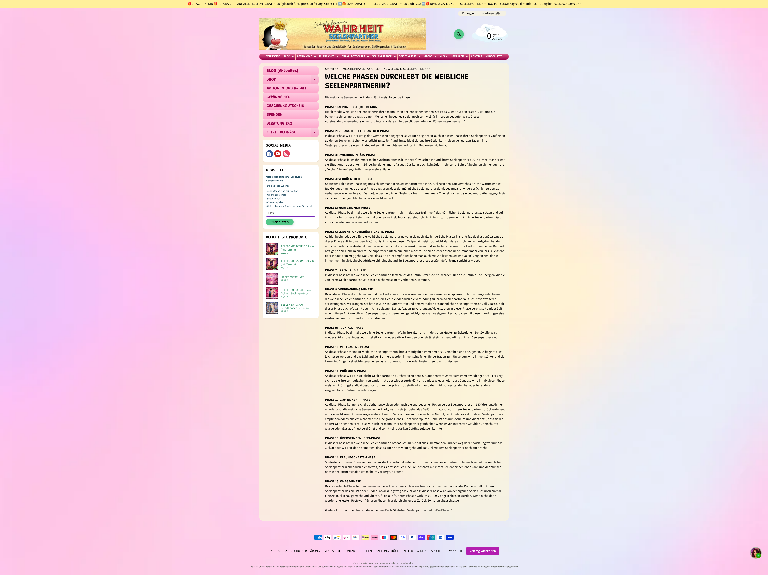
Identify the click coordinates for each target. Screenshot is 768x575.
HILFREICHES (329, 57)
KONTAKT (476, 56)
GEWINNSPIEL (278, 97)
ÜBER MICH (460, 57)
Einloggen (469, 13)
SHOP (289, 57)
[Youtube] (277, 153)
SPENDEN (275, 115)
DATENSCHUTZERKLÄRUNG (301, 551)
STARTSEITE (273, 56)
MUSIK (443, 56)
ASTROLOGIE (307, 57)
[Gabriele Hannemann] (342, 34)
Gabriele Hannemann (380, 563)
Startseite (331, 69)
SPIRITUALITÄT (410, 57)
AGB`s (275, 551)
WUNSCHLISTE (494, 56)
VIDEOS (430, 57)
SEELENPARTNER (384, 57)
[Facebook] (269, 153)
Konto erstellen (492, 13)
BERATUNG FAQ (279, 124)
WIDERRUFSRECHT (429, 551)
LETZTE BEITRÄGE (293, 133)
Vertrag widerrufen (483, 551)
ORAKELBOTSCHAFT (356, 57)
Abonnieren (280, 222)
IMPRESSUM (332, 551)
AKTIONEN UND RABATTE (288, 88)
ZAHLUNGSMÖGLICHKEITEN (394, 551)
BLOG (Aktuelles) (282, 71)
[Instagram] (286, 153)
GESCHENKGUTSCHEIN (285, 106)
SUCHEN (366, 551)
